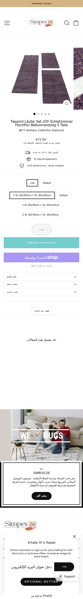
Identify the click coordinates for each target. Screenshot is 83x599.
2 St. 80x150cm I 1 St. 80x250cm (32, 195)
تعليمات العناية (12, 284)
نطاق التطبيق (12, 277)
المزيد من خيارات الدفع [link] (41, 265)
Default (47, 182)
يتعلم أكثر (41, 495)
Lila (32, 182)
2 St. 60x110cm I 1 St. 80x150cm (40, 214)
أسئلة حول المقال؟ (41, 311)
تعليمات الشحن (12, 292)
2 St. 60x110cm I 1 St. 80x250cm (40, 205)
